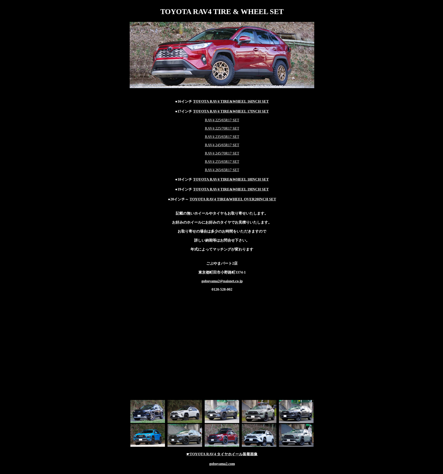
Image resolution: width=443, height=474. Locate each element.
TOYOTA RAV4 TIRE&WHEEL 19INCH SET (231, 189)
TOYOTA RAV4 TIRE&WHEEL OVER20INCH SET (233, 199)
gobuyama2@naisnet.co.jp (222, 281)
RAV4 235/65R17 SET (222, 137)
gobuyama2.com (222, 464)
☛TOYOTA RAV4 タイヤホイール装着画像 (221, 454)
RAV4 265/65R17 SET (222, 170)
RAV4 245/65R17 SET (222, 145)
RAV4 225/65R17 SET (222, 120)
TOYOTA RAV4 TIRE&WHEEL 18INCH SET (231, 179)
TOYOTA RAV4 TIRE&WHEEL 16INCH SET (231, 101)
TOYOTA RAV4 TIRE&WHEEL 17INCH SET (231, 111)
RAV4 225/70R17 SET (222, 128)
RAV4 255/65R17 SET (222, 162)
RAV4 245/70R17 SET (222, 153)
